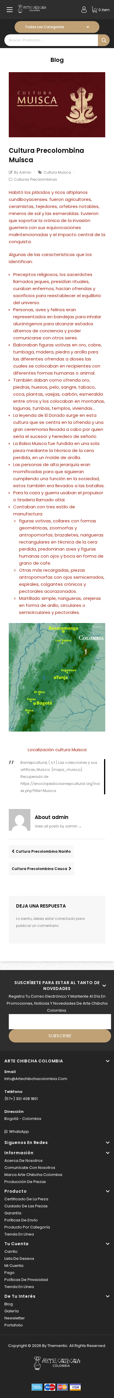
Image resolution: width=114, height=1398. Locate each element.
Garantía (12, 1213)
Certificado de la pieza (26, 1199)
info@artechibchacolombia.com (35, 1078)
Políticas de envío (21, 1220)
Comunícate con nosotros (29, 1167)
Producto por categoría (27, 1227)
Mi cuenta (13, 1265)
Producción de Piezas (25, 1181)
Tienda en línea (19, 1234)
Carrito (11, 1251)
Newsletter (14, 1318)
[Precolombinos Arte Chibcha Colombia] (32, 8)
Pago (9, 1272)
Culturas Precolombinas (35, 179)
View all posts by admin (58, 826)
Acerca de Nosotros (23, 1160)
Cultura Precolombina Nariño (43, 851)
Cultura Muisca (57, 172)
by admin (22, 172)
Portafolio (13, 1325)
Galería (11, 1311)
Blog (8, 1304)
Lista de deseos (19, 1258)
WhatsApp (19, 1131)
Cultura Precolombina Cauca (39, 868)
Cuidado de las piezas (26, 1206)
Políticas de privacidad (26, 1279)
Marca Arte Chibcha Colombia (33, 1174)
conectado (65, 918)
